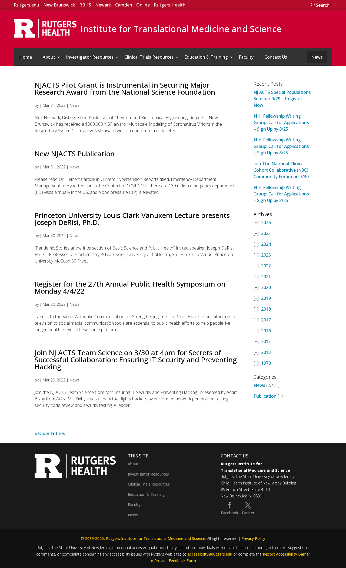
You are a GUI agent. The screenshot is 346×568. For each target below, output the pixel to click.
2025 (266, 233)
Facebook (229, 512)
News (317, 57)
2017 (266, 320)
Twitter (247, 512)
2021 (266, 277)
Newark (103, 5)
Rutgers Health (169, 5)
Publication (265, 396)
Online (143, 5)
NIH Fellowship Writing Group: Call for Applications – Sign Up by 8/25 (281, 122)
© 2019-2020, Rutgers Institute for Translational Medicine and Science (143, 538)
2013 (266, 352)
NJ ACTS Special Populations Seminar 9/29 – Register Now (282, 98)
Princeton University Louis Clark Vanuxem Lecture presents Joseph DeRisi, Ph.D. (132, 218)
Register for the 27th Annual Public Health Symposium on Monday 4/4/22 (130, 287)
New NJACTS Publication (75, 153)
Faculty (246, 57)
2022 (266, 266)
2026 (266, 222)
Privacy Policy (253, 538)
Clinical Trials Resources (149, 57)
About (49, 57)
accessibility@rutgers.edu (210, 554)
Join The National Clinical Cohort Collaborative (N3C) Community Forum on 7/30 (281, 170)
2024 (266, 244)
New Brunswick (59, 5)
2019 (266, 298)
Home (25, 57)
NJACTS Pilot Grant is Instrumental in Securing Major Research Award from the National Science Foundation (125, 88)
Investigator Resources (90, 57)
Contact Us (275, 57)
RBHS (85, 5)
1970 (266, 363)
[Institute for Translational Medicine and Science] (45, 28)
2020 (266, 287)
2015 (266, 341)
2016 (266, 331)
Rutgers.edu (26, 5)
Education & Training (206, 57)
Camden (123, 5)
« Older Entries (50, 433)
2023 (266, 255)
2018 (266, 309)
